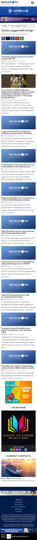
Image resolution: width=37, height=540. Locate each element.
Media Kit (18, 500)
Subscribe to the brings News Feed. (16, 34)
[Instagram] (25, 449)
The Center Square (21, 61)
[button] (32, 2)
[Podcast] (17, 449)
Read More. (7, 72)
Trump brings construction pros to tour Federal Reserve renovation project (17, 166)
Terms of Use (18, 502)
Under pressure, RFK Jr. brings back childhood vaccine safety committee (16, 132)
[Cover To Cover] (18, 428)
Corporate (18, 511)
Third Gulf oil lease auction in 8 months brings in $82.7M (17, 58)
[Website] (14, 449)
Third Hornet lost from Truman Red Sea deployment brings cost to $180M (17, 263)
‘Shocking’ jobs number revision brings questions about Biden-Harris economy (17, 367)
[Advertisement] (18, 19)
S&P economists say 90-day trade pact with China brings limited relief (18, 232)
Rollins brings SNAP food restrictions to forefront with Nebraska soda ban (18, 199)
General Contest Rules (18, 507)
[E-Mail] (11, 449)
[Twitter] (22, 449)
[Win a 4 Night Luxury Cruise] (18, 468)
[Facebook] (20, 449)
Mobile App (18, 509)
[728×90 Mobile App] (18, 530)
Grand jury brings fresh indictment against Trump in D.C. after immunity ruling (16, 330)
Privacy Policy (18, 504)
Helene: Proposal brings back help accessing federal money (15, 296)
